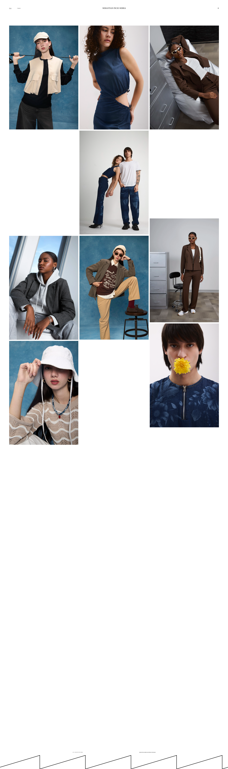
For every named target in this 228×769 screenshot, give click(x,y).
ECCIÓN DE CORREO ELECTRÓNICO (145, 752)
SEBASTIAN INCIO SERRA (114, 8)
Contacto (19, 8)
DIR (139, 752)
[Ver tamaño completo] (43, 77)
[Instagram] (218, 8)
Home (10, 8)
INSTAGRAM (154, 752)
